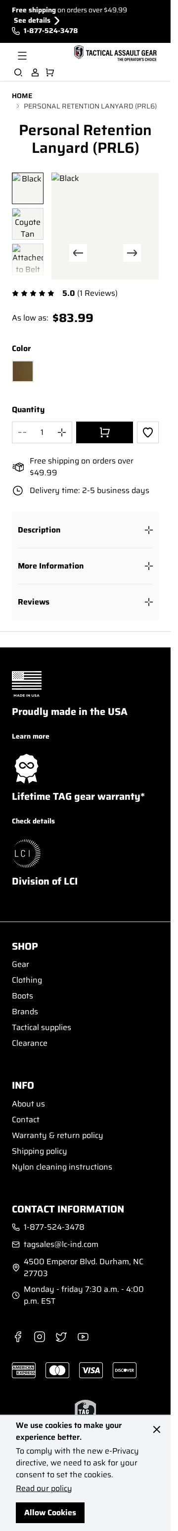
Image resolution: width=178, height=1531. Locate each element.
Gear (20, 964)
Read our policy (44, 1488)
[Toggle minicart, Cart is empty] (49, 72)
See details (32, 20)
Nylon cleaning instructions (62, 1167)
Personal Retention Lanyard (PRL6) (90, 106)
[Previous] (78, 253)
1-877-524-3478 (51, 31)
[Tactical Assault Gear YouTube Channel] (83, 1337)
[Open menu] (22, 55)
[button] (85, 530)
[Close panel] (157, 1429)
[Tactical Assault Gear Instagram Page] (39, 1337)
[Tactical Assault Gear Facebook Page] (18, 1337)
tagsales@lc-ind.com (61, 1244)
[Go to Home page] (114, 53)
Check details (33, 821)
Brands (25, 1011)
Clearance (29, 1043)
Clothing (27, 980)
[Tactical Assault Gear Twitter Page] (61, 1337)
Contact (26, 1119)
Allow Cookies (50, 1512)
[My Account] (35, 72)
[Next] (132, 253)
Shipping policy (39, 1151)
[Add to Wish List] (148, 432)
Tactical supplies (41, 1027)
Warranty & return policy (57, 1135)
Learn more (30, 736)
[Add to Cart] (104, 432)
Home (22, 96)
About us (28, 1104)
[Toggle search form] (18, 72)
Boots (22, 996)
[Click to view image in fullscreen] (105, 226)
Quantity (28, 410)
